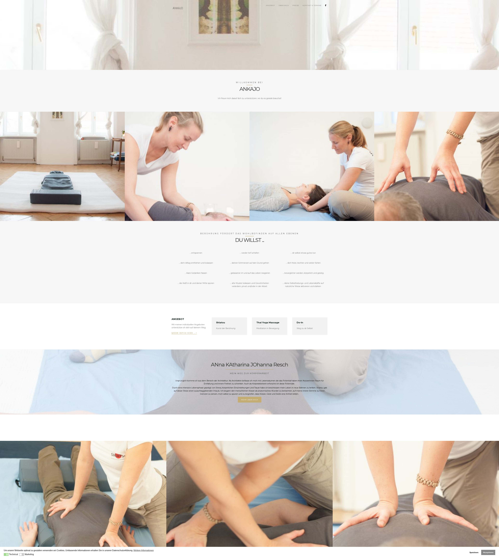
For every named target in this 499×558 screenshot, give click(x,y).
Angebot (270, 5)
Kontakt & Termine (312, 5)
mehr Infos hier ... (184, 332)
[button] (6, 554)
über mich (284, 5)
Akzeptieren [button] (488, 552)
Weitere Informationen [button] (143, 550)
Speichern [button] (474, 552)
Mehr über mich (249, 400)
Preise (296, 5)
